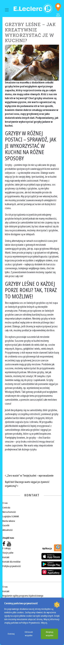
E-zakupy (6, 548)
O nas (5, 503)
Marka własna (8, 521)
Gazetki (5, 525)
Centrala (6, 507)
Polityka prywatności (11, 566)
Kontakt (5, 557)
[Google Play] (51, 564)
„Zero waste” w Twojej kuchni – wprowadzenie (29, 475)
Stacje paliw (7, 552)
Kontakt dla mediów (11, 561)
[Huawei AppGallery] (51, 572)
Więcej (44, 623)
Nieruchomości (9, 512)
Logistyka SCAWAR (10, 516)
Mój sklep (58, 15)
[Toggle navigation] (6, 10)
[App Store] (51, 556)
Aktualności (7, 530)
